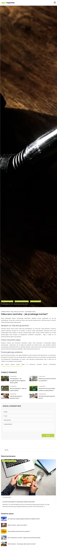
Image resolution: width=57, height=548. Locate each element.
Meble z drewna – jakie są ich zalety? (17, 525)
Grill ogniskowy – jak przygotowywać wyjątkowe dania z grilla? (17, 380)
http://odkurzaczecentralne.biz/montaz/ (12, 366)
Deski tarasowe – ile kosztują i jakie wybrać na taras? (22, 544)
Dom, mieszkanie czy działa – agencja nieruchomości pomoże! (24, 537)
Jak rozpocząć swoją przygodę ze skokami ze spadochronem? (24, 519)
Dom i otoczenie (35, 301)
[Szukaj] (2, 450)
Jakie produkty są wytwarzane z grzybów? (19, 531)
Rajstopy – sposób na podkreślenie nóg (14, 501)
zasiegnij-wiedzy (8, 301)
